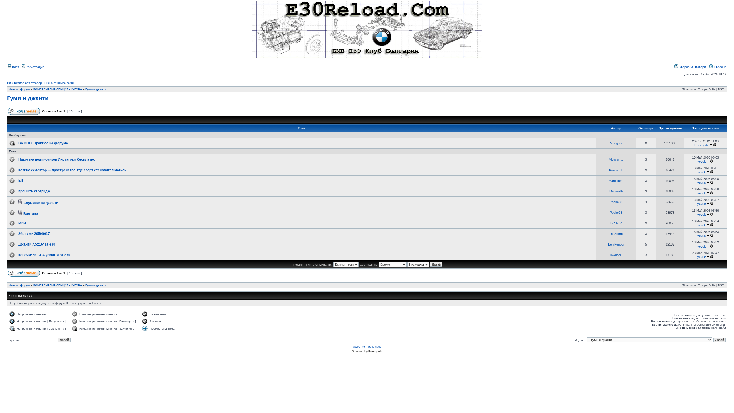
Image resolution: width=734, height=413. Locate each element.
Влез (15, 67)
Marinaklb (616, 191)
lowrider (615, 255)
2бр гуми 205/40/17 (34, 234)
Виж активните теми (59, 83)
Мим (22, 223)
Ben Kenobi (616, 244)
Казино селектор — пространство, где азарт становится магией (72, 170)
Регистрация (34, 67)
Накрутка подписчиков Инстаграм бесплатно (56, 159)
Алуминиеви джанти (40, 203)
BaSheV (616, 223)
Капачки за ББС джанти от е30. (44, 255)
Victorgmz (616, 159)
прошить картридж (34, 191)
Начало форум (19, 89)
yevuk (701, 161)
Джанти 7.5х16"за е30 (36, 244)
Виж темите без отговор (24, 83)
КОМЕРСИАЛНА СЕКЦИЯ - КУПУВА (57, 89)
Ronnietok (616, 170)
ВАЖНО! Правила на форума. (43, 143)
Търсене (719, 67)
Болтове (30, 214)
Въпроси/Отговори (692, 67)
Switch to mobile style (367, 346)
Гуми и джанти (95, 89)
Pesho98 (616, 202)
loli (20, 181)
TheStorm (616, 233)
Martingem (616, 180)
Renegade (616, 143)
